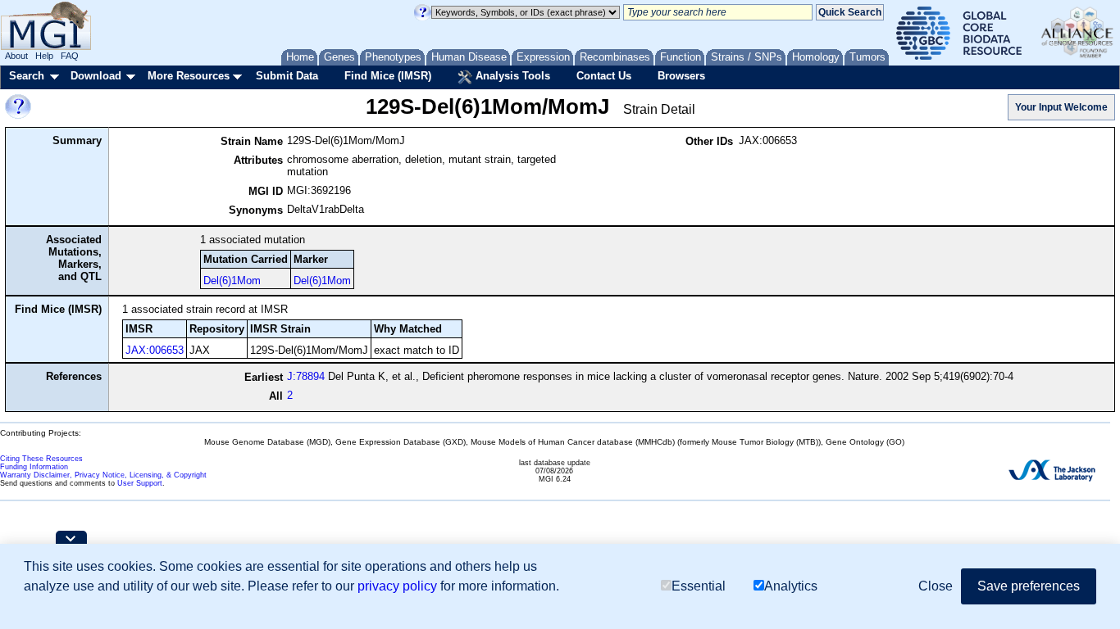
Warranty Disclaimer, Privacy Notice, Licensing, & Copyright (103, 475)
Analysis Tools (511, 76)
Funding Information (34, 467)
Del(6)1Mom (232, 280)
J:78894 (306, 376)
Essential (699, 586)
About (16, 56)
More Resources (189, 76)
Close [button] (935, 586)
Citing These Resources (41, 459)
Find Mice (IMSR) (387, 76)
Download (96, 76)
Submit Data (287, 76)
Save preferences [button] (1028, 586)
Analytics (790, 586)
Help (44, 56)
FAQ (70, 56)
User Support (139, 483)
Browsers (681, 76)
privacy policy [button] (397, 586)
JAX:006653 (154, 350)
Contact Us (603, 76)
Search (26, 76)
